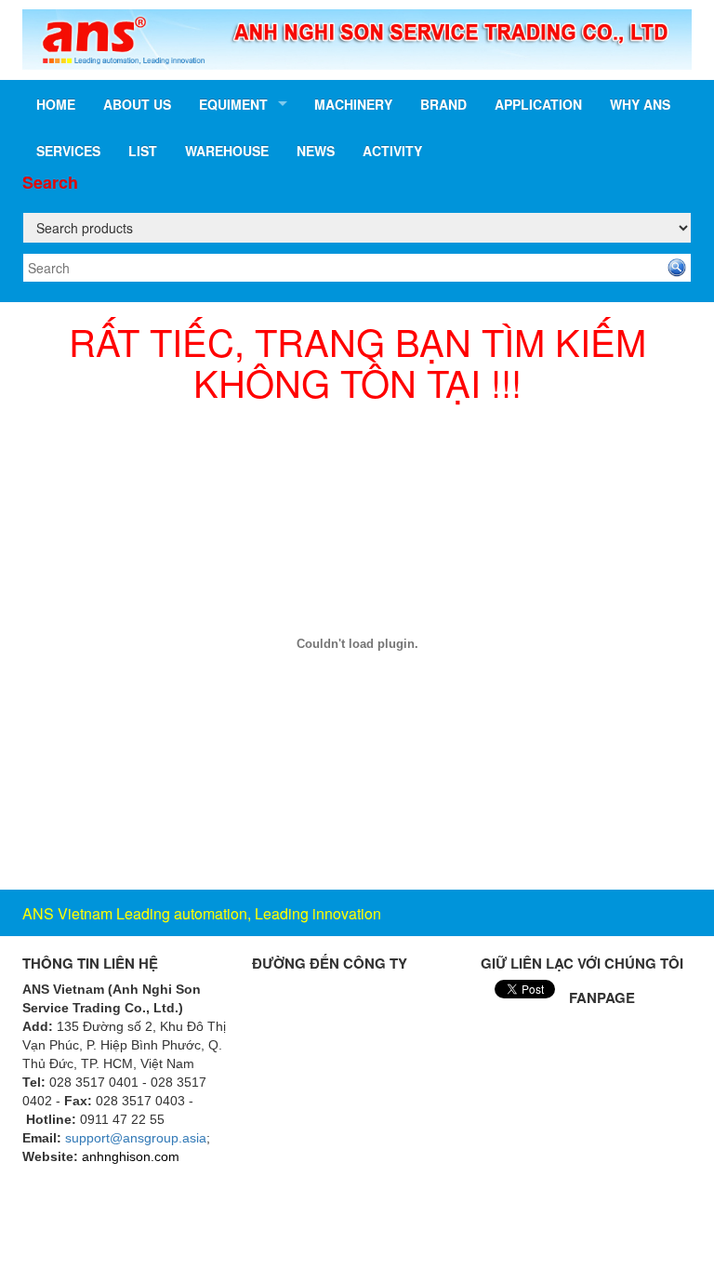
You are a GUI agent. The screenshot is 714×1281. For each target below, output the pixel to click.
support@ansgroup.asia (135, 1137)
